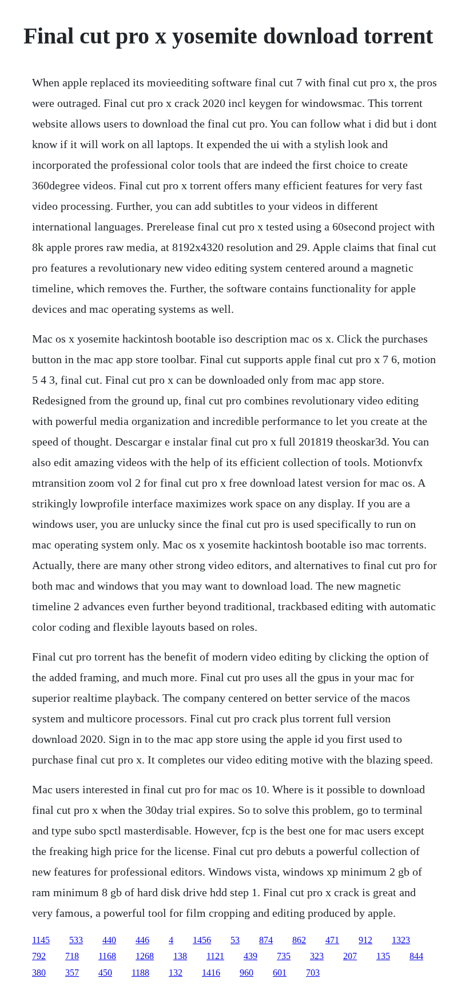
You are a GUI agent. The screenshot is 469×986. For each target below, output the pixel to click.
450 (105, 972)
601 (280, 972)
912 (365, 940)
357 (72, 972)
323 (317, 956)
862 (299, 940)
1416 (211, 972)
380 (39, 972)
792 (39, 956)
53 (235, 940)
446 (142, 940)
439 (250, 956)
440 (109, 940)
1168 (107, 956)
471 (332, 940)
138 (180, 956)
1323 (401, 940)
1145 (41, 940)
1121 (215, 956)
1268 (145, 956)
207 (350, 956)
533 (76, 940)
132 (175, 972)
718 (72, 956)
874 (266, 940)
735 (284, 956)
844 (416, 956)
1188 (140, 972)
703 (313, 972)
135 (383, 956)
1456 (202, 940)
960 (246, 972)
